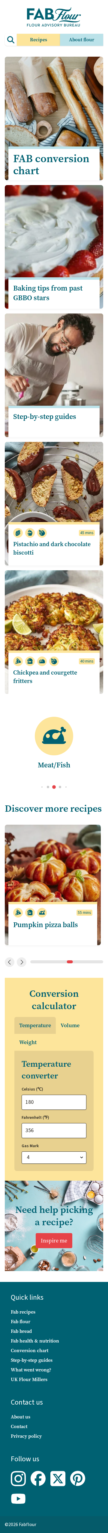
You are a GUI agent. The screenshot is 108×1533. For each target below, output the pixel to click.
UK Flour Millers (29, 1379)
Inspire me (54, 1240)
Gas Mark (30, 1146)
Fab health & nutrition (35, 1341)
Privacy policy (26, 1436)
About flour (81, 39)
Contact (19, 1426)
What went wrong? (31, 1370)
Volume (70, 1025)
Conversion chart (29, 1350)
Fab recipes (23, 1312)
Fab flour (20, 1321)
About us (20, 1417)
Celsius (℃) (32, 1089)
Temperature (35, 1025)
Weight (28, 1042)
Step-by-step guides (31, 1360)
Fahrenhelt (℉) (35, 1118)
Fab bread (21, 1331)
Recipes (38, 39)
